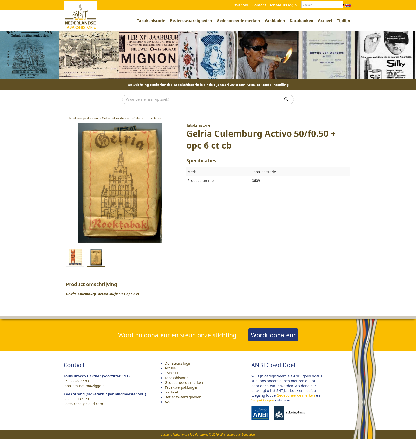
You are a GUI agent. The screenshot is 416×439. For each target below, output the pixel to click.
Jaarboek (172, 392)
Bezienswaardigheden (191, 20)
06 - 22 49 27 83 (76, 380)
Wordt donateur (273, 335)
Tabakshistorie (151, 20)
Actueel (325, 20)
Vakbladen (275, 20)
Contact (259, 4)
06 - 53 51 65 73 (76, 398)
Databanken (301, 20)
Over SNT (242, 4)
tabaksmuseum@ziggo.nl (84, 385)
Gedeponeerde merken (238, 20)
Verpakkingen (262, 400)
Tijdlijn (343, 20)
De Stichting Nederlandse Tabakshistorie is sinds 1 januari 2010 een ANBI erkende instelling (208, 84)
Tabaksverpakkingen (181, 387)
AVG (168, 401)
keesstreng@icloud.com (83, 403)
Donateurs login (282, 4)
